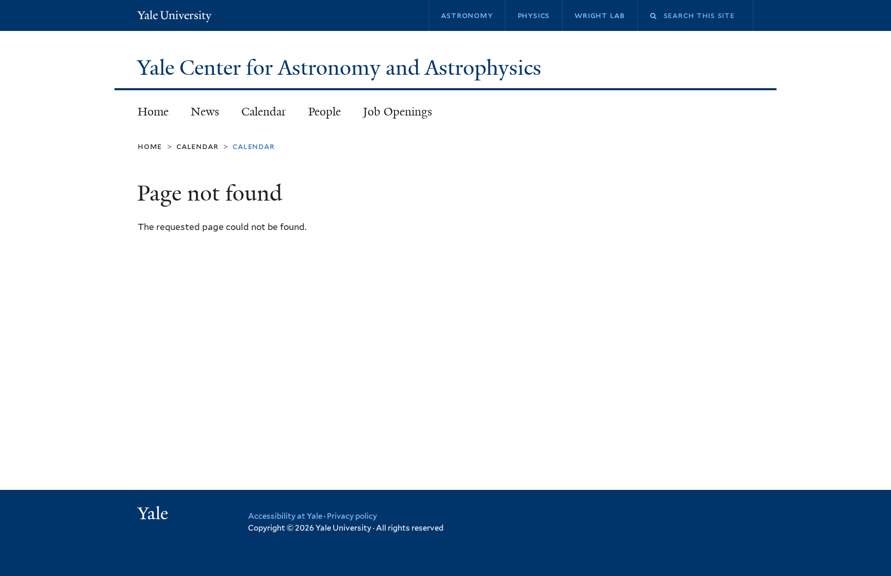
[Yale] (154, 514)
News (205, 111)
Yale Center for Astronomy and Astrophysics (342, 67)
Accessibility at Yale (285, 516)
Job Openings (397, 111)
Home (153, 111)
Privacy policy (352, 516)
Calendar (263, 111)
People (324, 111)
